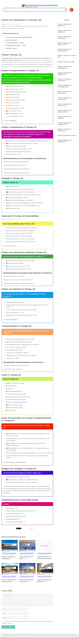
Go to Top (73, 635)
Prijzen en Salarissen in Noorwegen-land (65, 86)
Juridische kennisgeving (37, 635)
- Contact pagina (57, 635)
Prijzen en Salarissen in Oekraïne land (65, 43)
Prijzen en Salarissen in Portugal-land (65, 98)
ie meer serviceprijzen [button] (11, 319)
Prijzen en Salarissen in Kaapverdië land (65, 50)
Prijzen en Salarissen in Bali (66, 62)
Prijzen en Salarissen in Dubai (67, 135)
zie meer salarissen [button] (10, 245)
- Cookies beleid (48, 635)
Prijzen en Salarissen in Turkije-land (65, 31)
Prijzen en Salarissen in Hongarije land (65, 123)
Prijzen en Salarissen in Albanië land (65, 129)
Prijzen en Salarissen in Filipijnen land (65, 73)
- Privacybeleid (66, 635)
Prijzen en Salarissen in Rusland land (65, 92)
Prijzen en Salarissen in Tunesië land (65, 37)
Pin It (31, 528)
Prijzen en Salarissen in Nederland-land (65, 67)
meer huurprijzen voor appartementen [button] (15, 462)
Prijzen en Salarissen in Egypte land (65, 24)
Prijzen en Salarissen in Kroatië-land (65, 79)
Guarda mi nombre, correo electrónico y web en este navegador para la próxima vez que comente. (27, 622)
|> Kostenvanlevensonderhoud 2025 (11, 635)
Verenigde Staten (9, 553)
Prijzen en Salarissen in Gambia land (65, 104)
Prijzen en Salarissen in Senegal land (65, 140)
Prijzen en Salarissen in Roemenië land (65, 111)
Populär (66, 20)
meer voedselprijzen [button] (10, 120)
